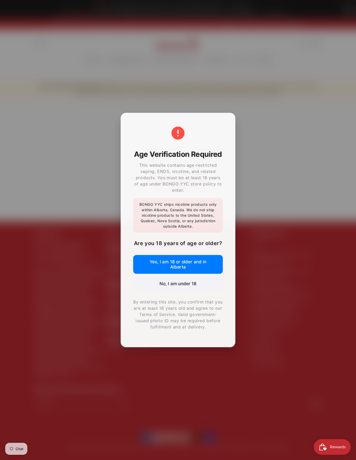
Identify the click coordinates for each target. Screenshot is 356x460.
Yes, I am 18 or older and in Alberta (178, 264)
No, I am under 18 (178, 283)
